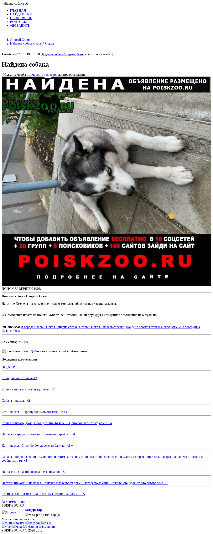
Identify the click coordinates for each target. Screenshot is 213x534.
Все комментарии (14, 501)
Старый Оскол (12, 330)
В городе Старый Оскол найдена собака (49, 327)
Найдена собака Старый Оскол (62, 54)
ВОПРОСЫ (18, 22)
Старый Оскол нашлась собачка (101, 327)
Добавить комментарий (48, 351)
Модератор (33, 510)
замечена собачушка (185, 327)
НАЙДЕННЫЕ (21, 14)
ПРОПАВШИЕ (21, 18)
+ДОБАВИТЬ (20, 25)
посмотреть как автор (42, 74)
